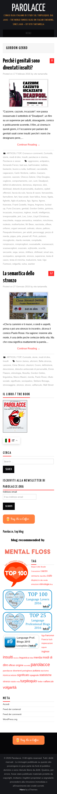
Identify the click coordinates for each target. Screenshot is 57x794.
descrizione (8, 369)
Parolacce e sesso (12, 161)
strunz (28, 385)
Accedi (6, 704)
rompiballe (36, 240)
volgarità (16, 264)
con (30, 181)
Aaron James (22, 361)
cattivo (32, 173)
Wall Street (48, 385)
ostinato (31, 228)
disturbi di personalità (23, 189)
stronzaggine (9, 385)
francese (7, 204)
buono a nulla (19, 169)
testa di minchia (17, 260)
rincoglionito (8, 240)
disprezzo (35, 580)
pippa (13, 236)
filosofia (26, 373)
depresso (37, 185)
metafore (37, 220)
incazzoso (18, 212)
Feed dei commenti (12, 714)
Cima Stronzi (18, 365)
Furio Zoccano (14, 208)
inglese (27, 212)
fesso (43, 196)
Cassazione (35, 571)
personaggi (38, 232)
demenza (27, 185)
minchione (48, 220)
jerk (19, 216)
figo (29, 200)
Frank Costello (19, 204)
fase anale (24, 196)
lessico (16, 658)
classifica (43, 576)
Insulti (25, 157)
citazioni (30, 365)
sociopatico (8, 256)
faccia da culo (18, 193)
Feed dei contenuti (12, 709)
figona (35, 200)
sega (15, 252)
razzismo (45, 671)
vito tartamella (40, 74)
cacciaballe (42, 169)
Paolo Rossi (41, 377)
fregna (31, 204)
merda (31, 377)
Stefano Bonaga (41, 381)
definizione (47, 365)
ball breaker (34, 165)
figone (42, 200)
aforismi (34, 361)
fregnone (39, 204)
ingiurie (44, 647)
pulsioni (42, 236)
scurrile (41, 248)
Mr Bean (30, 224)
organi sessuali (18, 228)
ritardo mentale (23, 240)
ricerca (6, 675)
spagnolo (34, 675)
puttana (36, 670)
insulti (35, 212)
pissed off (26, 236)
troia (18, 682)
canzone (7, 365)
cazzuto (16, 177)
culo (49, 575)
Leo (24, 216)
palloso (46, 228)
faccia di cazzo (33, 193)
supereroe (40, 256)
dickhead (7, 189)
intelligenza (44, 212)
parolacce (40, 664)
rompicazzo (8, 244)
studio (13, 682)
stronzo (30, 256)
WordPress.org (10, 719)
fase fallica (35, 196)
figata (50, 196)
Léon (29, 216)
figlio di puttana (18, 200)
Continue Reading (28, 144)
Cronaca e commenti (32, 153)
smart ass (48, 252)
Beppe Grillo (35, 567)
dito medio (44, 580)
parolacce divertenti (12, 670)
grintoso (49, 208)
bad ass (23, 165)
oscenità (27, 665)
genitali (25, 208)
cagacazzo (8, 173)
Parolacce (28, 8)
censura (35, 576)
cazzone (7, 177)
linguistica (7, 377)
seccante (7, 252)
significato (15, 381)
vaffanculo (37, 385)
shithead (38, 252)
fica (51, 584)
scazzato (22, 248)
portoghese (27, 671)
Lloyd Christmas (41, 216)
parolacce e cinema (38, 157)
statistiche (45, 675)
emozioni (35, 584)
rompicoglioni (21, 244)
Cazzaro (41, 173)
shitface (29, 252)
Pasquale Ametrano (12, 232)
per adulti (27, 232)
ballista (44, 165)
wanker (31, 264)
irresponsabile (9, 216)
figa (43, 635)
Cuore (38, 365)
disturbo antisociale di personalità (31, 369)
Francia (44, 639)
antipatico (44, 161)
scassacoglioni (10, 248)
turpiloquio (28, 681)
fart (15, 196)
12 (51, 273)
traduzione (31, 260)
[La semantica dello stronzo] (29, 305)
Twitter (40, 682)
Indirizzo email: (10, 492)
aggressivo (33, 161)
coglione (7, 181)
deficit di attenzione (12, 185)
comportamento (19, 181)
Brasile (43, 567)
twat (39, 260)
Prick (35, 236)
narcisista (39, 224)
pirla (19, 236)
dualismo (39, 189)
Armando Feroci (10, 165)
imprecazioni (47, 643)
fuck (50, 639)
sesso (21, 252)
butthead (31, 169)
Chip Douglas (43, 177)
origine (19, 665)
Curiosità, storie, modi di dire (36, 357)
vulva (24, 264)
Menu (28, 33)
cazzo (44, 571)
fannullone (8, 196)
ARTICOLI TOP (14, 153)
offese (48, 224)
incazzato (7, 212)
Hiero (22, 789)
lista (31, 658)
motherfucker (18, 224)
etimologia (16, 373)
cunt (35, 181)
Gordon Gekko (37, 208)
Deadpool (43, 181)
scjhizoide (32, 248)
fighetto (6, 200)
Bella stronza (45, 361)
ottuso (39, 228)
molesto (6, 224)
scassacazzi (47, 244)
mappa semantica (23, 220)
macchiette (8, 220)
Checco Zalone (28, 177)
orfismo (6, 228)
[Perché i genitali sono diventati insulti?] (29, 93)
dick (45, 185)
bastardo (7, 169)
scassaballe (34, 244)
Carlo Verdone (21, 173)
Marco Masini (20, 377)
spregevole (20, 256)
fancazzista (47, 193)
